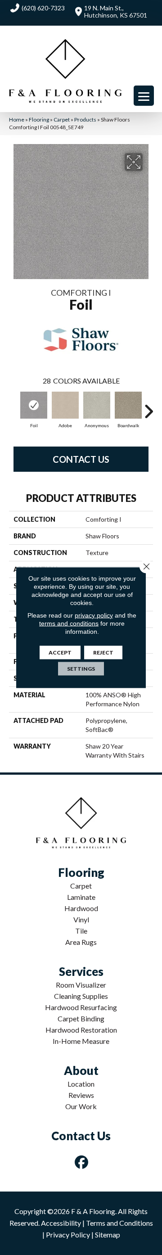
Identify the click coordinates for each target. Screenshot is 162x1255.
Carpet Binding (81, 1018)
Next (148, 406)
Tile (81, 930)
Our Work (81, 1106)
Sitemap (107, 1234)
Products (85, 119)
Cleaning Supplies (81, 996)
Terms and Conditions (119, 1223)
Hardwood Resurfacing (81, 1007)
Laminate (81, 897)
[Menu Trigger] (144, 96)
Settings (81, 668)
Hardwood (81, 908)
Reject (103, 652)
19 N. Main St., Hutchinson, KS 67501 (115, 11)
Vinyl (81, 919)
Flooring (39, 119)
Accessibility (61, 1223)
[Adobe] (65, 405)
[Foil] (34, 405)
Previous (13, 406)
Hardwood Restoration (81, 1029)
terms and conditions (69, 623)
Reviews (81, 1095)
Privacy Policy (68, 1234)
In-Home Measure (81, 1041)
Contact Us (81, 459)
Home (16, 119)
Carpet (62, 119)
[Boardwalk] (128, 405)
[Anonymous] (96, 405)
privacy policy (94, 615)
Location (81, 1083)
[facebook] (81, 1162)
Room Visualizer (81, 984)
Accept (60, 652)
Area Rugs (81, 942)
